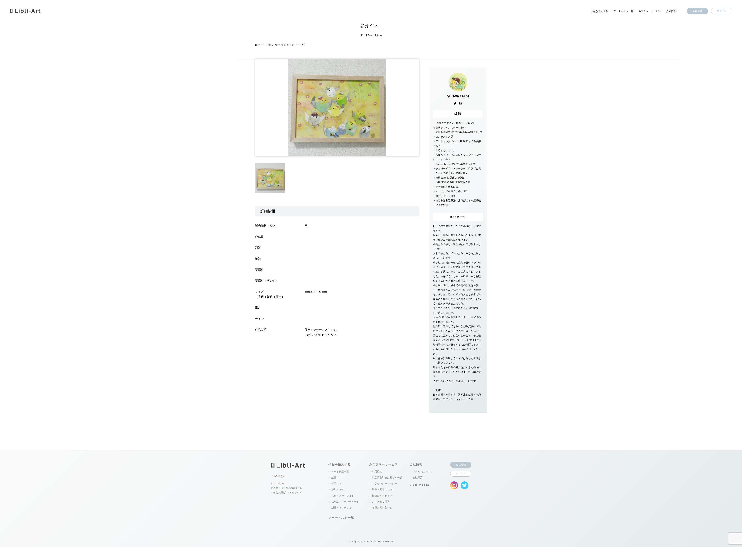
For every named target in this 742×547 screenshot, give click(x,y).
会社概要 (418, 477)
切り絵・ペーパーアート (345, 501)
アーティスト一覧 (623, 11)
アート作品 (366, 35)
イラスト (336, 483)
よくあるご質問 (381, 501)
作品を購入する (599, 11)
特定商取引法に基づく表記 (387, 477)
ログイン (722, 11)
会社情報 (671, 11)
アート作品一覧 (340, 471)
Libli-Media (419, 485)
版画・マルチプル (341, 507)
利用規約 (377, 471)
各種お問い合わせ (382, 507)
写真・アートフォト (342, 495)
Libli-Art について (422, 471)
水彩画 (378, 35)
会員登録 (697, 11)
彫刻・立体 (337, 489)
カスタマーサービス (649, 11)
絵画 (333, 477)
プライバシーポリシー (384, 483)
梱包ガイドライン (382, 495)
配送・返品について (383, 489)
